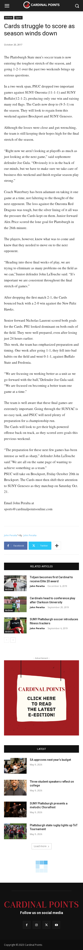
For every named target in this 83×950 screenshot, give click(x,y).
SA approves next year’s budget (51, 759)
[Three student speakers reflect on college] (15, 788)
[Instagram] (36, 925)
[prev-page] (6, 640)
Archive (8, 17)
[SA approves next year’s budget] (15, 766)
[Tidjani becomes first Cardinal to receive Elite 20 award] (15, 583)
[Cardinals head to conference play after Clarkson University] (15, 604)
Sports (18, 17)
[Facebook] (27, 925)
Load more (40, 846)
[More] (57, 546)
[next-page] (13, 640)
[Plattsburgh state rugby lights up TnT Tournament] (15, 831)
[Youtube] (56, 925)
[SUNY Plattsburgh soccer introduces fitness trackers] (15, 625)
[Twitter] (46, 925)
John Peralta (10, 535)
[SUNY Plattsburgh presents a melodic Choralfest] (15, 809)
